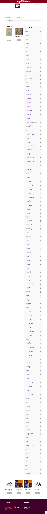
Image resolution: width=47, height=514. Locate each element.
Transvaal (29, 62)
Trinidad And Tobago (31, 197)
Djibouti (30, 322)
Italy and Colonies (31, 382)
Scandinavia (28, 403)
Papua (29, 259)
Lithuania (29, 300)
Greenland (28, 367)
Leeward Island (31, 189)
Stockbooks (28, 47)
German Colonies (30, 344)
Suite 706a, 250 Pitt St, (8, 507)
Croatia (29, 375)
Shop (27, 12)
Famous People (29, 454)
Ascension (29, 217)
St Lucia (30, 192)
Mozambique (28, 55)
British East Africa (30, 137)
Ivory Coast (30, 324)
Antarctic (12, 12)
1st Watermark (29, 106)
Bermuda (30, 182)
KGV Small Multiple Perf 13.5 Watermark (33, 121)
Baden (29, 358)
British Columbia (30, 67)
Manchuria (28, 87)
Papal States (30, 383)
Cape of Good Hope (30, 267)
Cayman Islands (31, 185)
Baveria (30, 359)
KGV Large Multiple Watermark (31, 117)
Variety (27, 469)
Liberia (28, 52)
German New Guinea (31, 347)
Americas (30, 10)
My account (6, 13)
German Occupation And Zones (32, 354)
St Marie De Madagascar (32, 336)
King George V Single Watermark (32, 125)
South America (29, 204)
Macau (28, 86)
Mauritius (29, 146)
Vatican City (30, 386)
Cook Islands (29, 252)
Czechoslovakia (29, 303)
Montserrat (30, 190)
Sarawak (29, 288)
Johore (29, 275)
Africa (26, 10)
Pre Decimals (28, 126)
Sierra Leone (29, 158)
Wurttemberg (30, 363)
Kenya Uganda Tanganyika (31, 145)
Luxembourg (28, 371)
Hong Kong (29, 271)
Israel (27, 418)
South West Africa (30, 169)
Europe (8, 12)
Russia (28, 402)
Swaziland (30, 166)
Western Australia (30, 102)
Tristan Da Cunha (30, 224)
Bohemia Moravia (31, 355)
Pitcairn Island (28, 438)
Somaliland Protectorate (31, 161)
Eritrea (28, 139)
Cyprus (29, 237)
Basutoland (29, 131)
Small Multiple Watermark (31, 111)
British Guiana (30, 205)
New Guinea (29, 257)
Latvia (28, 299)
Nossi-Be (30, 334)
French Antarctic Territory (30, 78)
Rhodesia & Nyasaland (31, 157)
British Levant (29, 245)
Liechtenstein (28, 370)
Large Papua (30, 430)
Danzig (29, 342)
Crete (28, 374)
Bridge (28, 453)
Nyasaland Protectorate (31, 154)
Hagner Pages (29, 44)
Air (27, 449)
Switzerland (28, 407)
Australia (6, 10)
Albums (28, 32)
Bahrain (29, 244)
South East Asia (29, 269)
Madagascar (28, 54)
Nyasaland (29, 153)
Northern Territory (30, 95)
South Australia (30, 98)
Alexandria (30, 311)
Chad (29, 316)
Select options (9, 492)
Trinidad (30, 194)
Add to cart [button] (9, 40)
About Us (15, 505)
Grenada (30, 186)
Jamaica (30, 188)
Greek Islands (29, 378)
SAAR (29, 362)
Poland (28, 399)
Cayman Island (29, 71)
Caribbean (29, 177)
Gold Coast (29, 142)
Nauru (28, 256)
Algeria (30, 312)
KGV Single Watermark (30, 119)
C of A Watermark (30, 110)
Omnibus (28, 249)
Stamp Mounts (29, 40)
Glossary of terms (16, 506)
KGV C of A (29, 114)
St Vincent (30, 193)
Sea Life (28, 466)
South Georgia (29, 221)
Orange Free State (30, 60)
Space (28, 462)
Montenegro (28, 397)
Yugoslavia (28, 409)
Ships (27, 461)
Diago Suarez (30, 320)
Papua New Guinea (30, 433)
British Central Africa (30, 135)
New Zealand (20, 10)
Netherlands (28, 398)
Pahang (30, 277)
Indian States (30, 212)
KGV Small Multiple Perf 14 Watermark (32, 122)
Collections (20, 12)
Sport (27, 464)
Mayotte (30, 328)
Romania (28, 401)
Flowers (28, 457)
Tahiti (29, 338)
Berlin (28, 340)
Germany (28, 339)
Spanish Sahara (32, 395)
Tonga (28, 442)
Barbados (30, 181)
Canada (28, 66)
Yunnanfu (29, 83)
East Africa (30, 346)
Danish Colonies (29, 304)
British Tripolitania (30, 138)
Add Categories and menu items (30, 48)
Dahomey (30, 319)
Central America (30, 201)
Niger (29, 332)
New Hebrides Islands (30, 263)
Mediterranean (29, 236)
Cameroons (30, 315)
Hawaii (28, 422)
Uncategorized (28, 468)
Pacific (23, 10)
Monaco (29, 387)
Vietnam (28, 90)
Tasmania (29, 99)
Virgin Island (30, 200)
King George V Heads (30, 123)
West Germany (29, 366)
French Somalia (31, 323)
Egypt (27, 51)
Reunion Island (30, 335)
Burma (28, 208)
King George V (29, 113)
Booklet (27, 127)
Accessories (23, 12)
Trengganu (30, 284)
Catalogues (28, 35)
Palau (27, 437)
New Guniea (29, 260)
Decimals (28, 103)
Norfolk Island (28, 434)
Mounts (28, 39)
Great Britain (10, 10)
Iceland (29, 405)
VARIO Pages (29, 46)
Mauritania (30, 327)
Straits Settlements (31, 283)
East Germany (29, 343)
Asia (5, 12)
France (28, 308)
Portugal (29, 390)
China (27, 82)
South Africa (28, 56)
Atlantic (28, 216)
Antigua (30, 178)
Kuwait (29, 248)
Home (6, 15)
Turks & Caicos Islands (31, 198)
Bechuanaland (29, 133)
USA (27, 74)
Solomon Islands (30, 264)
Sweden (29, 406)
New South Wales (30, 94)
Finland (28, 307)
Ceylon (29, 209)
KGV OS (29, 118)
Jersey (28, 414)
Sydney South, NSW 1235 (8, 508)
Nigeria (29, 150)
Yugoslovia (28, 410)
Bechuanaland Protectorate (31, 134)
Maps (27, 458)
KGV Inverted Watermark (31, 115)
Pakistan (29, 213)
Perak (29, 280)
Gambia (29, 141)
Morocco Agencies (30, 149)
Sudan (28, 63)
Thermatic (27, 465)
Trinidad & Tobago (31, 196)
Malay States (29, 272)
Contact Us (15, 508)
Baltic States (28, 296)
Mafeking (29, 59)
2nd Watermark (30, 107)
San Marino (29, 391)
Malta (28, 240)
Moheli (29, 330)
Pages (28, 43)
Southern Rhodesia (30, 170)
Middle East (16, 12)
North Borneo (29, 287)
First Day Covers (29, 36)
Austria (28, 295)
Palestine (30, 350)
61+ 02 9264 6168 (7, 506)
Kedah (29, 276)
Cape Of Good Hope (30, 58)
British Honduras (31, 184)
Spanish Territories (31, 394)
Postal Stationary (29, 446)
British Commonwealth (14, 10)
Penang (30, 279)
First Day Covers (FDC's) (30, 445)
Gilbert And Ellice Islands (31, 255)
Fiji (28, 253)
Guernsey (28, 413)
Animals (28, 450)
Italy (28, 379)
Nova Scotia (29, 70)
